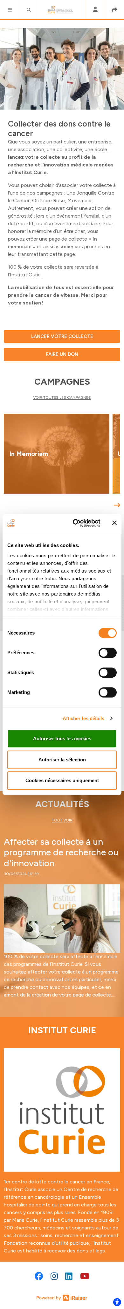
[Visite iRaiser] (62, 1297)
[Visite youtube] (84, 1276)
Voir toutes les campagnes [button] (62, 397)
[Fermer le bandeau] (114, 523)
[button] (9, 9)
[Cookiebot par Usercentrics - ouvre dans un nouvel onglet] (75, 523)
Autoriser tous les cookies (62, 738)
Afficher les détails (84, 718)
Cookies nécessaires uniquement (62, 780)
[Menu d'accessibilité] (117, 1302)
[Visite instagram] (54, 1276)
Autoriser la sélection (62, 759)
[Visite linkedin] (68, 1276)
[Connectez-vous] (95, 10)
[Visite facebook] (39, 1276)
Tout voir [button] (62, 820)
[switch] (108, 653)
